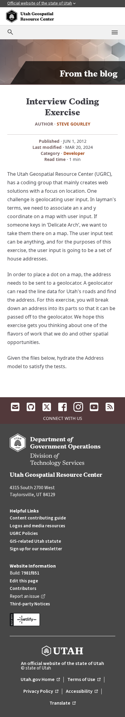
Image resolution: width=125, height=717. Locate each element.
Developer (74, 153)
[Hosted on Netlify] (62, 619)
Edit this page (24, 581)
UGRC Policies (24, 533)
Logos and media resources (37, 526)
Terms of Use (83, 680)
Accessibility (82, 692)
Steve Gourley (73, 124)
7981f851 (30, 573)
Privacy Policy (40, 692)
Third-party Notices (30, 604)
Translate (62, 703)
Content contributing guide (38, 518)
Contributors (23, 588)
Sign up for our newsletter (36, 549)
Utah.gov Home (40, 680)
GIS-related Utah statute (35, 541)
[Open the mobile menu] (114, 32)
